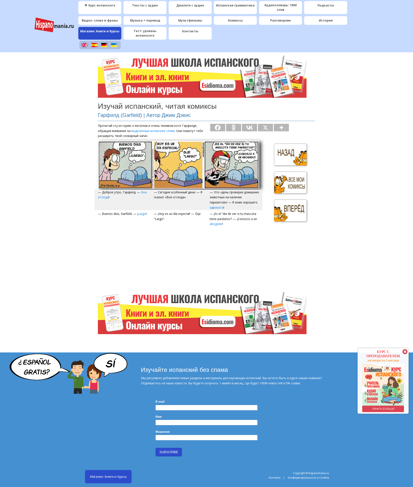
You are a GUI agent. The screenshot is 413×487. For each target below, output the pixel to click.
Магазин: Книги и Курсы (99, 31)
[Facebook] (217, 127)
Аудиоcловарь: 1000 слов (280, 7)
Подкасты (325, 5)
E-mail (160, 401)
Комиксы (235, 20)
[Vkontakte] (249, 127)
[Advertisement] (206, 261)
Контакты (190, 31)
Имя (159, 416)
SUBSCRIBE (168, 452)
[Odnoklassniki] (233, 127)
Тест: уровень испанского (145, 33)
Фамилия (163, 431)
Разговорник (280, 20)
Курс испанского (101, 5)
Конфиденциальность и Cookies (308, 477)
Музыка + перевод (145, 20)
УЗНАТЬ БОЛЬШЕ (383, 409)
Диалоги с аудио (190, 5)
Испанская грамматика (235, 5)
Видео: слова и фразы (100, 20)
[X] (265, 127)
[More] (281, 127)
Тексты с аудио (145, 5)
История (326, 20)
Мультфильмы (190, 20)
